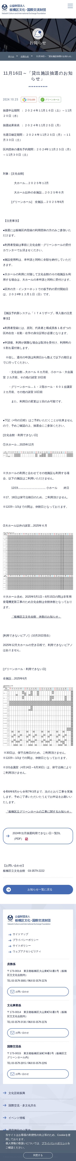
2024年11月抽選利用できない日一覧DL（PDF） (37, 836)
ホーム (11, 56)
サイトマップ (20, 934)
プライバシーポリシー (55, 1143)
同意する (38, 1155)
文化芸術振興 (16, 1093)
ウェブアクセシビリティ (27, 951)
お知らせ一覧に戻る (39, 889)
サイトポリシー (22, 945)
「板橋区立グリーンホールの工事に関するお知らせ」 (39, 811)
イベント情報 (16, 1117)
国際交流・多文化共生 (22, 1105)
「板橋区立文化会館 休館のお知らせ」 (36, 616)
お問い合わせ (22, 991)
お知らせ (25, 56)
